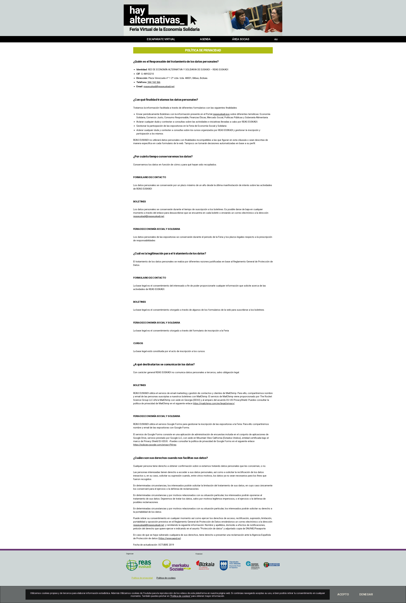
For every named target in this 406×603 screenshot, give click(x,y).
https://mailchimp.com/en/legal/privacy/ (214, 403)
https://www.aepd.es (169, 538)
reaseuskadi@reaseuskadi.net (159, 86)
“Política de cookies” (180, 596)
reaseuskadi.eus (221, 114)
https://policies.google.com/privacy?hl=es (154, 444)
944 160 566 (153, 82)
